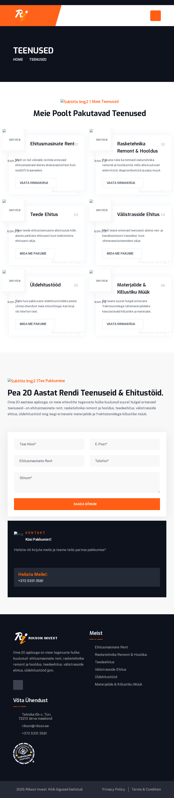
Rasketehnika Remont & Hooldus (121, 655)
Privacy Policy (113, 789)
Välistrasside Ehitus (138, 214)
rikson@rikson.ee (35, 726)
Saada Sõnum (85, 504)
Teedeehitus (104, 662)
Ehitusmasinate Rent (52, 144)
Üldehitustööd (45, 285)
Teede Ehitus (44, 214)
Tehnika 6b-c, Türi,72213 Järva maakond (35, 717)
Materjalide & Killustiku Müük (118, 684)
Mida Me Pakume (33, 253)
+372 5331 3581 (34, 733)
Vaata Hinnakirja (34, 183)
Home (18, 59)
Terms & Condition (146, 789)
